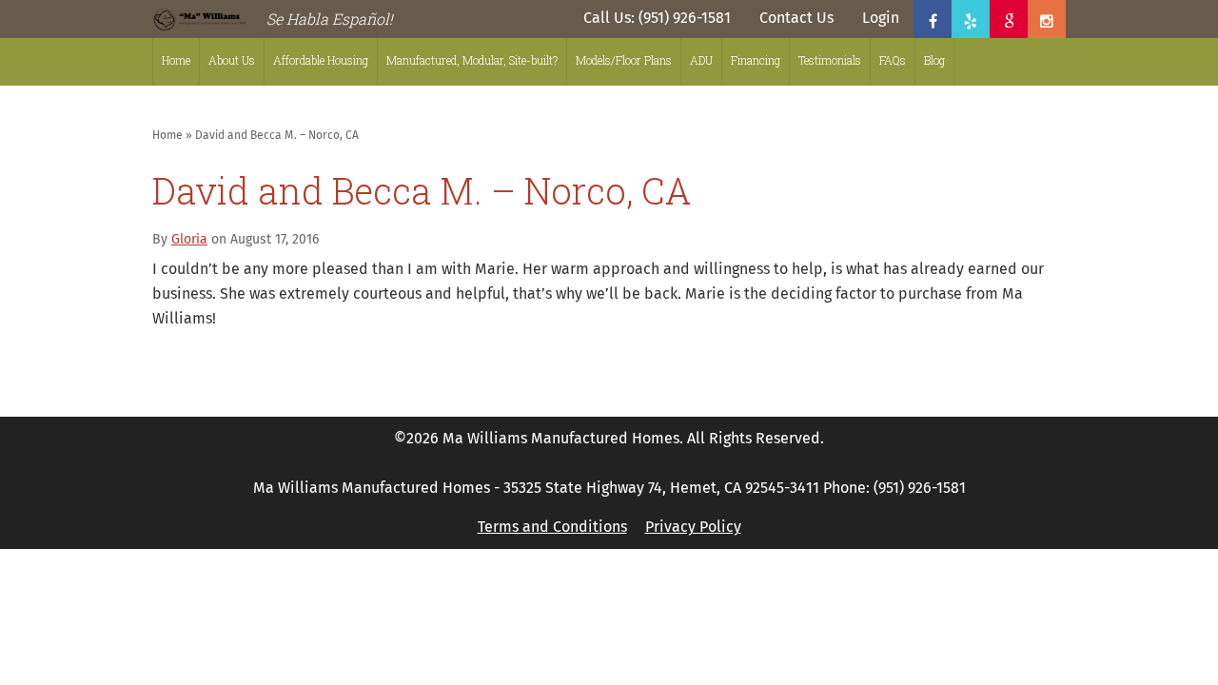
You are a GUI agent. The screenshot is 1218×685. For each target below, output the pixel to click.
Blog (934, 60)
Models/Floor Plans (624, 60)
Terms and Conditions (552, 527)
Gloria (189, 239)
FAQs (892, 60)
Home (176, 60)
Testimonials (829, 60)
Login (880, 18)
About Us (231, 60)
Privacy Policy (693, 527)
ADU (701, 60)
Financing (755, 60)
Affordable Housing (320, 60)
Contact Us (796, 18)
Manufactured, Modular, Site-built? (472, 60)
